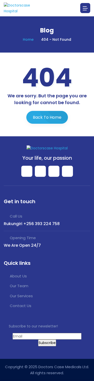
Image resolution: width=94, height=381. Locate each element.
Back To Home (47, 117)
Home (28, 39)
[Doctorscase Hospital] (22, 8)
